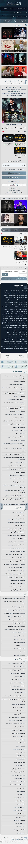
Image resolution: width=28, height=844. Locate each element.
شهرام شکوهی (17, 316)
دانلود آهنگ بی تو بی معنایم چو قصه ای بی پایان (14, 504)
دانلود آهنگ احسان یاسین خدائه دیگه (16, 466)
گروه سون (7, 325)
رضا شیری (14, 307)
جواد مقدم (24, 300)
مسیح (3, 339)
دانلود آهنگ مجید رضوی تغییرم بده (17, 567)
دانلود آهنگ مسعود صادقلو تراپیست (17, 384)
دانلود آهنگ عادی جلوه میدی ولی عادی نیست (15, 408)
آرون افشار (14, 290)
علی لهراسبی (10, 320)
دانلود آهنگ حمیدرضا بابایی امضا (17, 683)
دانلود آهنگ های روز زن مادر (18, 769)
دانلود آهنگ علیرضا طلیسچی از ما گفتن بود (15, 554)
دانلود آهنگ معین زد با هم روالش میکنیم (16, 561)
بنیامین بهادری (16, 297)
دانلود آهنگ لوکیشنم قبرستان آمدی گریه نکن (15, 496)
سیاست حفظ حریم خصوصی (9, 842)
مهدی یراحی (11, 343)
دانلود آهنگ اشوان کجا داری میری (17, 673)
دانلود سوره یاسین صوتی (19, 642)
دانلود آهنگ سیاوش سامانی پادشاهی (14, 81)
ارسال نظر (5, 274)
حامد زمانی (18, 300)
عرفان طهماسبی (19, 318)
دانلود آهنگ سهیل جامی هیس (18, 707)
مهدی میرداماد (17, 343)
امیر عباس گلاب (7, 293)
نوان (2, 346)
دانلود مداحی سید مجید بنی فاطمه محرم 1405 (14, 613)
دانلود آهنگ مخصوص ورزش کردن (17, 781)
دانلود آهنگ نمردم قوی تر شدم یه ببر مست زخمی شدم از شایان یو (14, 458)
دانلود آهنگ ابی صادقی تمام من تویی (16, 519)
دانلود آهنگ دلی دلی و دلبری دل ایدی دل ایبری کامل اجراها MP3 (13, 389)
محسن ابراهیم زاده (16, 330)
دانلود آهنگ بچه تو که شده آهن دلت (17, 424)
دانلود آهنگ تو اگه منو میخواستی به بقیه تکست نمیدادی (14, 404)
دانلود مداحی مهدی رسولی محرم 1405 (16, 620)
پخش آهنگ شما (6, 21)
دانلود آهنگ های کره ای (20, 807)
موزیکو (7, 356)
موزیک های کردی (21, 788)
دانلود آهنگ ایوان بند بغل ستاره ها (17, 479)
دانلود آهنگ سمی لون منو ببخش (17, 440)
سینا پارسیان (23, 314)
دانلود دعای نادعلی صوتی (19, 649)
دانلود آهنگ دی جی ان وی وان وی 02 (16, 529)
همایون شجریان (23, 348)
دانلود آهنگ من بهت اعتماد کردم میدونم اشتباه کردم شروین (13, 444)
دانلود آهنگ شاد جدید (20, 740)
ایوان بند (5, 295)
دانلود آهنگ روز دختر (20, 759)
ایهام (9, 295)
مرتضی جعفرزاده (22, 339)
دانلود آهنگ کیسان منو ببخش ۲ (18, 689)
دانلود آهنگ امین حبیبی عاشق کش (17, 720)
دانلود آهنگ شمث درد (20, 711)
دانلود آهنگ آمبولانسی (20, 827)
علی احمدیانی (12, 318)
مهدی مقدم (23, 343)
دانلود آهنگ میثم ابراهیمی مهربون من (16, 545)
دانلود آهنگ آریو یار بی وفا (19, 714)
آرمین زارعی (19, 290)
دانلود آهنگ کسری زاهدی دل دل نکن (17, 717)
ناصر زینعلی (6, 346)
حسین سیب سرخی (15, 302)
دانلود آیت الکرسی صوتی (19, 636)
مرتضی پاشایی (10, 337)
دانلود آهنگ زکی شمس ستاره (18, 513)
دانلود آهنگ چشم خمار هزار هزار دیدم (17, 399)
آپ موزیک (14, 3)
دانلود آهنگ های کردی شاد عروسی (17, 411)
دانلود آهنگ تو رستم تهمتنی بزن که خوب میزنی (14, 564)
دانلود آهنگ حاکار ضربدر (19, 525)
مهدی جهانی (12, 341)
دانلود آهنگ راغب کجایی (19, 692)
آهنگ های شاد (14, 230)
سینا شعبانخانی (11, 314)
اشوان (12, 293)
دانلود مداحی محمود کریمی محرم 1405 (16, 610)
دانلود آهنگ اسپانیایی (20, 801)
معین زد (24, 341)
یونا (25, 350)
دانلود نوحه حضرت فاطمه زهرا (18, 632)
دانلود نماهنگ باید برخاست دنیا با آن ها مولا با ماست (14, 603)
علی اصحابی (5, 318)
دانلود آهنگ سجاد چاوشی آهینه (18, 430)
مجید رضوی (23, 330)
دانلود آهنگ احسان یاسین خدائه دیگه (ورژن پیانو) (14, 421)
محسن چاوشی (9, 330)
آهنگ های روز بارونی (20, 817)
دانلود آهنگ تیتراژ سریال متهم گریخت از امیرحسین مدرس (14, 500)
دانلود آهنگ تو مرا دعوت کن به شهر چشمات (15, 437)
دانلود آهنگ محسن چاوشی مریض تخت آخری (15, 574)
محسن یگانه (16, 332)
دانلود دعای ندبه (21, 652)
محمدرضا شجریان (10, 334)
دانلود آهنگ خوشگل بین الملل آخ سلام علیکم (15, 454)
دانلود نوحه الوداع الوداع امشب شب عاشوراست (15, 629)
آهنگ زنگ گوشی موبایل (19, 762)
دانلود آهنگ (19, 87)
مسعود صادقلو (8, 339)
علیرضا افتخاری (23, 323)
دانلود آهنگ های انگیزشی (19, 820)
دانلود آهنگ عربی (21, 794)
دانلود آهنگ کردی (21, 833)
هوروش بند (16, 348)
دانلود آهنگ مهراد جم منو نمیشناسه (17, 587)
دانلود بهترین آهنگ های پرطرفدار (18, 730)
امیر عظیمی (23, 295)
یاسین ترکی (11, 348)
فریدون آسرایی (18, 325)
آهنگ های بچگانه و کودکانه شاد (18, 772)
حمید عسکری (23, 304)
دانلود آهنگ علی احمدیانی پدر (18, 667)
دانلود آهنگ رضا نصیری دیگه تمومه (17, 462)
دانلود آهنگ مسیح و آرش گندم (18, 590)
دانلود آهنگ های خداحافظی (19, 810)
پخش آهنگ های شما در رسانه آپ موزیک (19, 16)
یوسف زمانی (5, 348)
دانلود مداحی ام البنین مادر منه (18, 623)
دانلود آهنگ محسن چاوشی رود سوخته (16, 522)
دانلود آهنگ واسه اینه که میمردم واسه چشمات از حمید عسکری (14, 377)
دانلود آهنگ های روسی (20, 798)
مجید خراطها (5, 327)
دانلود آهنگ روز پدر (21, 752)
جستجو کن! (4, 8)
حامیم (8, 300)
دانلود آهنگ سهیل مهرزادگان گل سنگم (16, 570)
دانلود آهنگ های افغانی (20, 778)
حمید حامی (7, 302)
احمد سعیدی (17, 293)
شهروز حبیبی (5, 316)
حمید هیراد (11, 304)
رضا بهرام (18, 307)
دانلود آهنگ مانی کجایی (19, 676)
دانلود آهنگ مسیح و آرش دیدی (18, 532)
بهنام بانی (10, 297)
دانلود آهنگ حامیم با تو (20, 516)
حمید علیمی (17, 304)
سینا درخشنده (17, 314)
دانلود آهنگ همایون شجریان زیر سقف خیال (15, 723)
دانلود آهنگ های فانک (20, 765)
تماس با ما (15, 21)
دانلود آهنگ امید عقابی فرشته (18, 538)
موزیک (15, 91)
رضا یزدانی (4, 307)
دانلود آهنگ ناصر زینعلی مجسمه (18, 580)
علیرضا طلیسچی (16, 323)
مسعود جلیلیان (15, 339)
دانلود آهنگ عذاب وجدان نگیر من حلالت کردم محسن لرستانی (13, 700)
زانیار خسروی (18, 309)
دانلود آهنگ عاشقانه (20, 746)
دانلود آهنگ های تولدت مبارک (18, 558)
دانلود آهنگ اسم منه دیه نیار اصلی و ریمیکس (15, 414)
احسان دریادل (23, 293)
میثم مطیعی (17, 346)
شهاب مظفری (23, 316)
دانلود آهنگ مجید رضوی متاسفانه (17, 583)
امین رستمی (13, 295)
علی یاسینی (5, 320)
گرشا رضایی (12, 325)
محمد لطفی (17, 334)
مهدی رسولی (6, 341)
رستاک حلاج (23, 307)
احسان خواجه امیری (8, 290)
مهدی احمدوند (19, 341)
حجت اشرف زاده (22, 302)
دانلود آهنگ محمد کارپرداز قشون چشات (16, 469)
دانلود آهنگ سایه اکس (20, 434)
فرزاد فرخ (4, 323)
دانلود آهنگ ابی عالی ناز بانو (19, 472)
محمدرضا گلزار (23, 337)
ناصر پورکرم (11, 346)
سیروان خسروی (9, 311)
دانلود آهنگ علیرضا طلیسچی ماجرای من (16, 535)
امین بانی (19, 295)
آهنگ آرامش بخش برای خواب (18, 775)
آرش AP (24, 290)
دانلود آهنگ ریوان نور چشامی (18, 704)
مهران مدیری (23, 346)
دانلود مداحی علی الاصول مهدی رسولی (16, 626)
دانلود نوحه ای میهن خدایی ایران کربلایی (16, 577)
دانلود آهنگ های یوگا (20, 814)
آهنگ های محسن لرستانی (19, 830)
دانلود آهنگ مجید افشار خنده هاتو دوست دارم (15, 696)
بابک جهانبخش (23, 297)
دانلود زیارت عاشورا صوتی (19, 639)
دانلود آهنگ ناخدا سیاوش (19, 381)
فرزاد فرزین (24, 325)
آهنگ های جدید (23, 230)
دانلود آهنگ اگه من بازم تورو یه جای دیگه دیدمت (14, 393)
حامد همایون (12, 300)
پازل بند (6, 297)
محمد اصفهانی (10, 332)
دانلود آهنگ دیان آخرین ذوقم (18, 417)
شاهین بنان (4, 314)
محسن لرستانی (23, 332)
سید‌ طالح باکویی (16, 311)
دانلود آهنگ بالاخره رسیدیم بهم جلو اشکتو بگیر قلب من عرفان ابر (14, 486)
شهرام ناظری (11, 316)
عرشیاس (24, 318)
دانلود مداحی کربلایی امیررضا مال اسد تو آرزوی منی (14, 598)
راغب (7, 304)
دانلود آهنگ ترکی (21, 756)
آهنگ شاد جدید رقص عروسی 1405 (17, 551)
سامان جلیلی (12, 309)
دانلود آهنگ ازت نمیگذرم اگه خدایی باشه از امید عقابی (14, 450)
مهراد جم (6, 343)
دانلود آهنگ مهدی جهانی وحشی (18, 686)
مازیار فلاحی (23, 327)
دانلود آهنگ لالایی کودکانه (19, 736)
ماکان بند (18, 327)
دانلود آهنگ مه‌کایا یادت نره (19, 427)
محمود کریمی (16, 337)
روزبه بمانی (24, 309)
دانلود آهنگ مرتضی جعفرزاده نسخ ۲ (17, 475)
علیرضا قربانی (9, 323)
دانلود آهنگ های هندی (20, 823)
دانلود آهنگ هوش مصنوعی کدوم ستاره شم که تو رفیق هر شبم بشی (14, 491)
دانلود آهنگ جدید (21, 743)
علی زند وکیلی (23, 320)
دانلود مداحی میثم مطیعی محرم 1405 (16, 616)
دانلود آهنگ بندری (21, 791)
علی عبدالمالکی (17, 320)
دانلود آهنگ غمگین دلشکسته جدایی (17, 785)
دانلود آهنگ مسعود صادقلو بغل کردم (16, 663)
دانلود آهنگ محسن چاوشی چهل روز (17, 541)
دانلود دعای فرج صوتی (20, 645)
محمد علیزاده (23, 334)
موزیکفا (21, 356)
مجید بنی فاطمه (12, 327)
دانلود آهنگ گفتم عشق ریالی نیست (17, 482)
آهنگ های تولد (5, 230)
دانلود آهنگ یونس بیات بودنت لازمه (17, 548)
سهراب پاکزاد (6, 309)
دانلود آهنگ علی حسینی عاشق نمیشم (17, 670)
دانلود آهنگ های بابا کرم (19, 396)
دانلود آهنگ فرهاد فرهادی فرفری (18, 680)
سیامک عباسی (23, 311)
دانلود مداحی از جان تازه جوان (18, 607)
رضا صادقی (9, 307)
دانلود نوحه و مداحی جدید (19, 749)
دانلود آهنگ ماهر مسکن (19, 727)
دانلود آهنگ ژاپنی (21, 804)
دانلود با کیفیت (13, 173)
